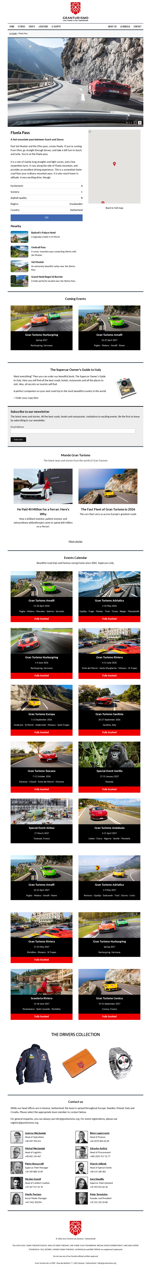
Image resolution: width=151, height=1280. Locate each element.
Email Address (17, 427)
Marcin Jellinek (98, 1164)
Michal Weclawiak (35, 1148)
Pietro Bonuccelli (34, 1164)
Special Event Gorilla (109, 771)
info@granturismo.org (67, 1119)
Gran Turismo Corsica (109, 998)
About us (112, 26)
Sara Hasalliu (97, 1179)
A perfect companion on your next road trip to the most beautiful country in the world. (60, 391)
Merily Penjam (33, 1194)
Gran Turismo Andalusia (109, 828)
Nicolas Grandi (33, 1179)
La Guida (13, 34)
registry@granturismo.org (24, 1123)
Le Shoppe (56, 26)
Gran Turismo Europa (41, 714)
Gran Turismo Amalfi (109, 335)
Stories (21, 26)
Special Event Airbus (41, 828)
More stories (75, 541)
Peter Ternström (99, 1194)
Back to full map (114, 208)
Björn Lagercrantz (99, 1133)
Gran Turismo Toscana (41, 771)
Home (11, 26)
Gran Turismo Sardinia (109, 714)
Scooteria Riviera (41, 998)
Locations (43, 26)
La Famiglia (125, 26)
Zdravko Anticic (98, 1148)
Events (32, 26)
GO (46, 217)
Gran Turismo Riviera (109, 657)
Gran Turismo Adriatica (109, 600)
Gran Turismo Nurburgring (41, 335)
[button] (114, 164)
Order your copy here (26, 398)
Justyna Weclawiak (35, 1133)
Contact (138, 26)
